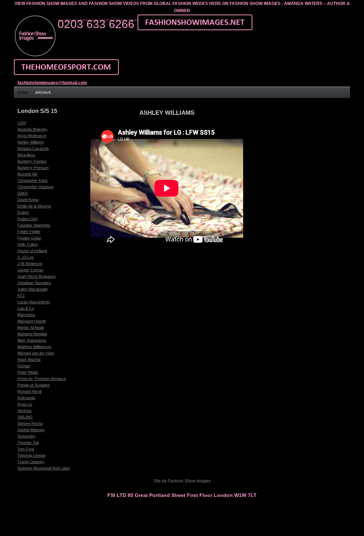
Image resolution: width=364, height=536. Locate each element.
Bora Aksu (26, 155)
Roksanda (26, 398)
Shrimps (24, 410)
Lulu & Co (25, 308)
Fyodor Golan (29, 238)
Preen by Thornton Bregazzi (41, 379)
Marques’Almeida (32, 334)
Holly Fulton (27, 244)
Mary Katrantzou (31, 340)
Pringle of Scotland (33, 385)
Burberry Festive (32, 161)
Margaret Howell (31, 321)
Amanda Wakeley (32, 129)
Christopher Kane (32, 180)
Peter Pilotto (27, 372)
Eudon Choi (27, 219)
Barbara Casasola (33, 148)
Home (22, 92)
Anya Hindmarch (31, 136)
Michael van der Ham (35, 353)
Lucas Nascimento (33, 302)
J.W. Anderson (29, 263)
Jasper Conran (30, 270)
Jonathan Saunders (34, 283)
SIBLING (25, 417)
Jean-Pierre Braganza (36, 276)
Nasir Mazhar (29, 359)
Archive (43, 92)
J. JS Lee (25, 257)
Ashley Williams (30, 142)
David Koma (27, 199)
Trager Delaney (30, 462)
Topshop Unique (31, 455)
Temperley (26, 436)
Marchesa (26, 315)
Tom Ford (25, 449)
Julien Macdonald (32, 289)
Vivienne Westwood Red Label (43, 468)
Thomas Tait (28, 442)
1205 (21, 123)
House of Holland (32, 251)
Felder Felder (29, 231)
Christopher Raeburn (35, 187)
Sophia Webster (31, 430)
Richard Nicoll (29, 391)
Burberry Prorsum (33, 168)
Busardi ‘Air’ (27, 174)
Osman (23, 366)
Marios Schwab (30, 327)
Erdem (23, 212)
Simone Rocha (30, 423)
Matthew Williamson (34, 347)
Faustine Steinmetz (33, 225)
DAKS (22, 193)
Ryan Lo (24, 404)
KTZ (21, 295)
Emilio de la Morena (34, 206)
